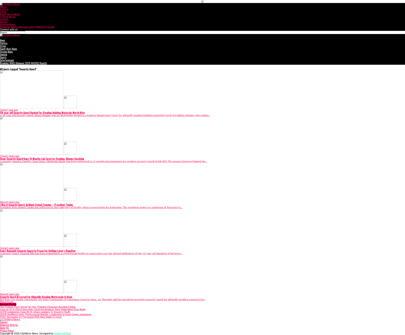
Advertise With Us (9, 325)
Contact (4, 322)
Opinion (4, 19)
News (3, 6)
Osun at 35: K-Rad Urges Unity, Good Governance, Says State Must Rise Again (43, 309)
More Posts (6, 301)
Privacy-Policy (7, 331)
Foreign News (8, 16)
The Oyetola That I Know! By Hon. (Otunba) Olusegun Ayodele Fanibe (38, 306)
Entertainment (7, 24)
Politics (4, 9)
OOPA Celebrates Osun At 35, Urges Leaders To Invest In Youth (35, 311)
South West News (10, 14)
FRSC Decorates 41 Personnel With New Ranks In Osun (31, 317)
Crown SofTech (62, 333)
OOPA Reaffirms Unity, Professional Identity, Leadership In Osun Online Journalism (45, 314)
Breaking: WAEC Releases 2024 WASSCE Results (27, 26)
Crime (3, 11)
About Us (4, 328)
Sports (3, 21)
